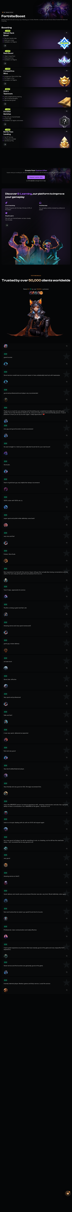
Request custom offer (36, 177)
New (7, 89)
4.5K (41, 293)
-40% (7, 30)
